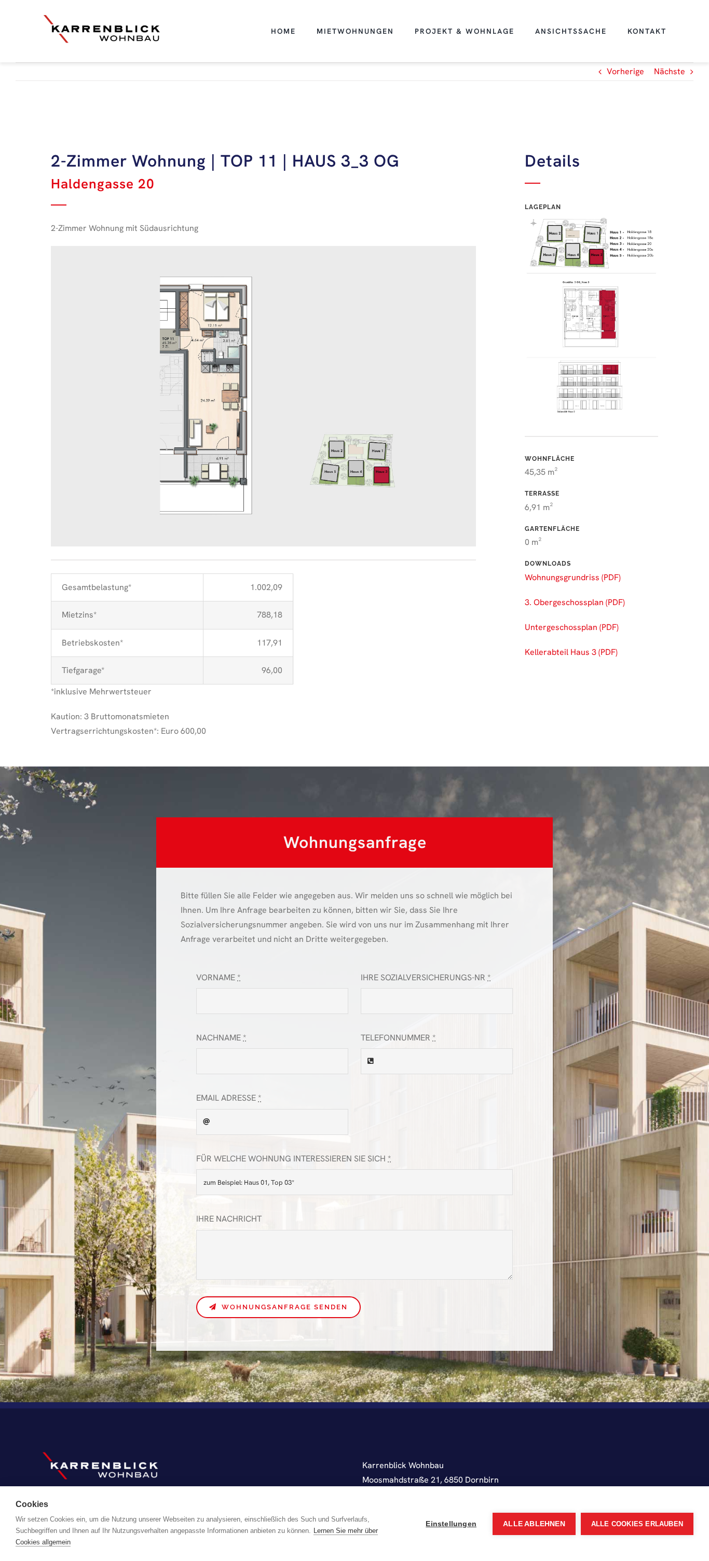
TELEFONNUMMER (398, 1037)
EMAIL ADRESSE (228, 1097)
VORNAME (218, 977)
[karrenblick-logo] (102, 16)
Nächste (669, 71)
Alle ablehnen (534, 1524)
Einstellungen (451, 1524)
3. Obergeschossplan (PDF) (575, 602)
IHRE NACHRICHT (229, 1218)
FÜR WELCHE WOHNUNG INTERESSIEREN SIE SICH (293, 1158)
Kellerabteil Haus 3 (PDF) (571, 652)
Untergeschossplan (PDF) (572, 627)
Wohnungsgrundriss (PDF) (573, 577)
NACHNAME (221, 1037)
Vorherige (625, 71)
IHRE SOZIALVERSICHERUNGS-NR (425, 977)
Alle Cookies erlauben (637, 1524)
